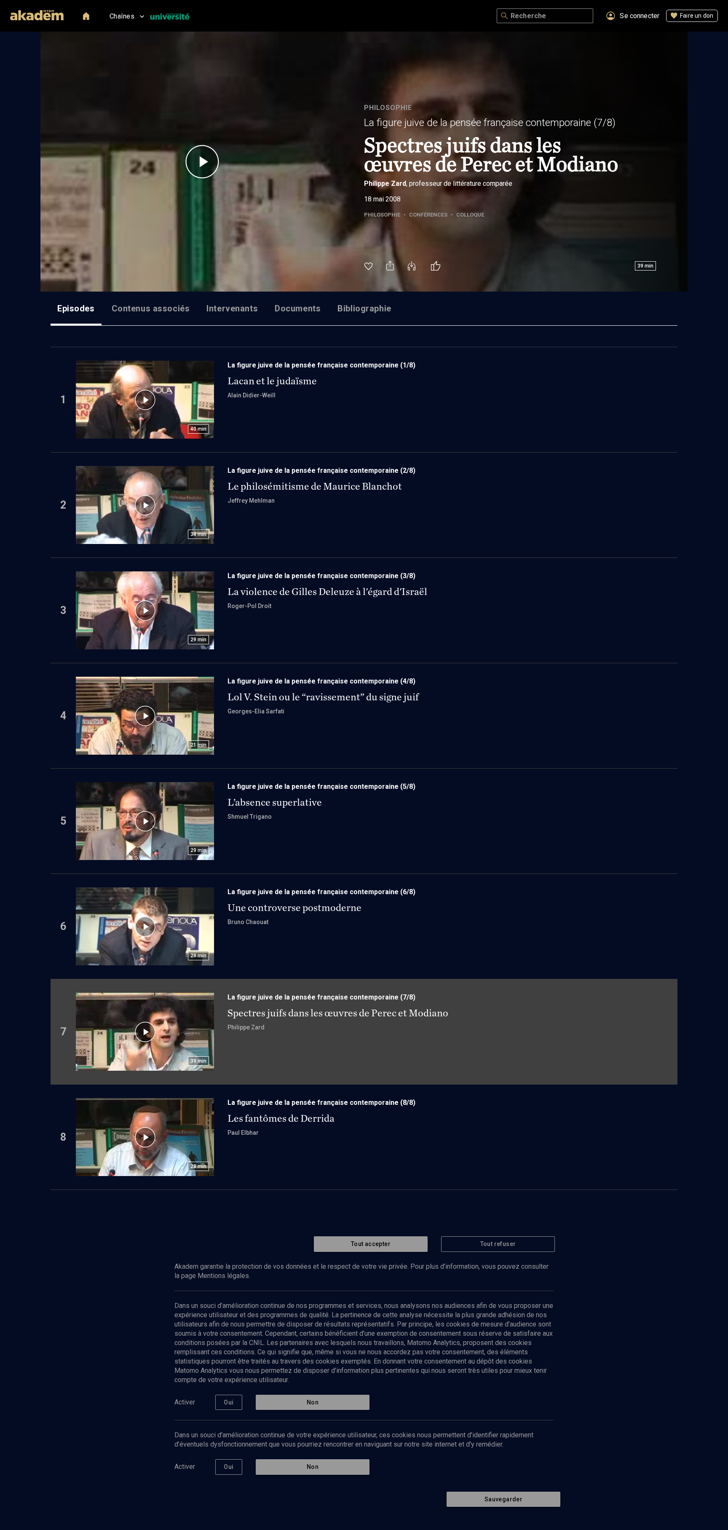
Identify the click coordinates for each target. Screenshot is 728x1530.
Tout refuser (498, 1244)
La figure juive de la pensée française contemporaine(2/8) (321, 470)
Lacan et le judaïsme (272, 381)
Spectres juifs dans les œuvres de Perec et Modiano (338, 1013)
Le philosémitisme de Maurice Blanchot (315, 486)
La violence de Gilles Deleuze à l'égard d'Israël (327, 591)
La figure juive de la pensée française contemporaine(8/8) (321, 1103)
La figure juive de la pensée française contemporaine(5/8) (321, 786)
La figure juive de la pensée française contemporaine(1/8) (321, 365)
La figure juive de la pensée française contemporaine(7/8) (490, 123)
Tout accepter (371, 1244)
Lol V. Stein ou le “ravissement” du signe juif (323, 697)
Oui (228, 1402)
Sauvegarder (503, 1499)
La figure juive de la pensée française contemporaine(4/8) (321, 681)
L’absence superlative (275, 802)
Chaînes (122, 16)
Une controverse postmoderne (294, 907)
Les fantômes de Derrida (281, 1118)
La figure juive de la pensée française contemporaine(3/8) (321, 576)
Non (312, 1402)
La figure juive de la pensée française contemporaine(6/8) (321, 892)
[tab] (76, 308)
